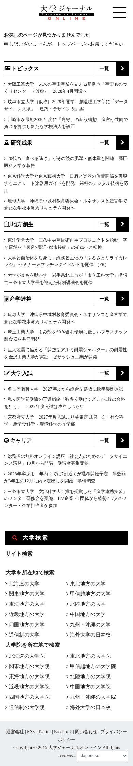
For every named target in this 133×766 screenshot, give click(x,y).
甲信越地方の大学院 (93, 666)
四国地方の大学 (27, 624)
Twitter (44, 731)
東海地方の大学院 (29, 676)
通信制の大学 (24, 635)
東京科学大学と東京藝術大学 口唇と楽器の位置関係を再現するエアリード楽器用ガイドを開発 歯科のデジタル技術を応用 (66, 183)
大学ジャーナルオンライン (75, 747)
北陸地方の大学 (88, 604)
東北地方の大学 (88, 583)
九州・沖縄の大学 (90, 624)
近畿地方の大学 (27, 614)
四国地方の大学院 (29, 697)
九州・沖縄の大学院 (93, 697)
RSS (31, 731)
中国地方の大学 (88, 614)
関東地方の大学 (27, 594)
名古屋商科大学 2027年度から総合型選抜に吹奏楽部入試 (65, 389)
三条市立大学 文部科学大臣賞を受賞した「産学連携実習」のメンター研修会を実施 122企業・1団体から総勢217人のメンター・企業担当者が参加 (65, 498)
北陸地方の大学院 (90, 676)
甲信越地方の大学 (90, 594)
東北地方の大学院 (90, 656)
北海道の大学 (24, 583)
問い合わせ (86, 731)
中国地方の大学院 (90, 686)
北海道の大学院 (27, 656)
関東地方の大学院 (29, 666)
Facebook (63, 731)
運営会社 (15, 731)
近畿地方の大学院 (29, 686)
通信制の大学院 (27, 707)
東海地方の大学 (27, 604)
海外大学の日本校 (90, 635)
